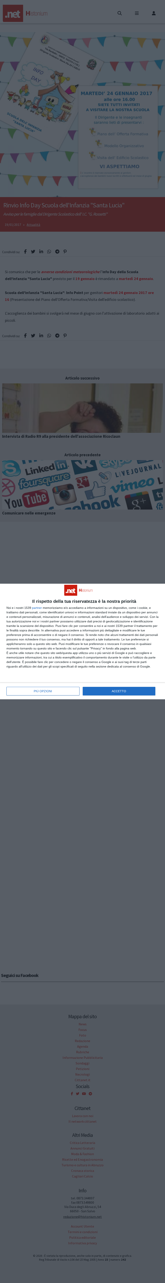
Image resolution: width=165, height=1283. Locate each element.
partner (37, 607)
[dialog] (82, 641)
